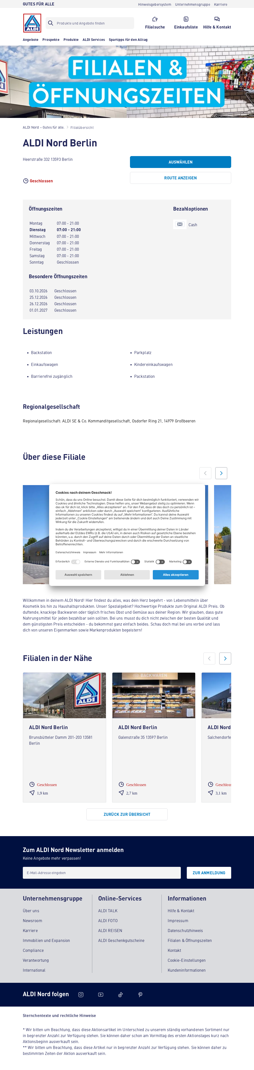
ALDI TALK (107, 910)
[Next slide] (221, 473)
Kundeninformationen (187, 970)
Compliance (33, 950)
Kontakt (174, 950)
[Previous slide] (205, 473)
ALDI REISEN (110, 930)
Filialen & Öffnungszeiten (190, 940)
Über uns (31, 910)
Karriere (30, 930)
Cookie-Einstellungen (187, 960)
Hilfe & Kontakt (181, 910)
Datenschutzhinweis (185, 930)
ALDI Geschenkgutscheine (121, 940)
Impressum (178, 920)
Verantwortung (36, 960)
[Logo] (32, 23)
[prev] (209, 658)
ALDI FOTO (108, 920)
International (34, 970)
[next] (225, 658)
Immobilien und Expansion (46, 940)
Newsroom (32, 920)
